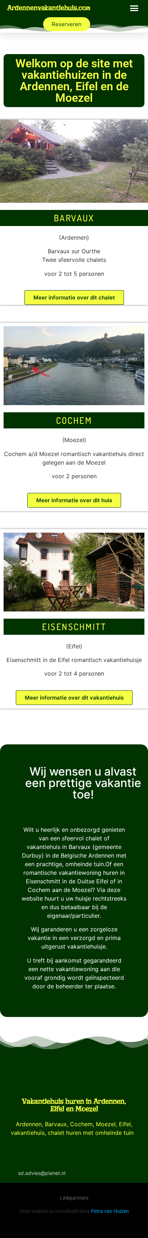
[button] (134, 8)
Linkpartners (74, 1198)
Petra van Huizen (110, 1211)
